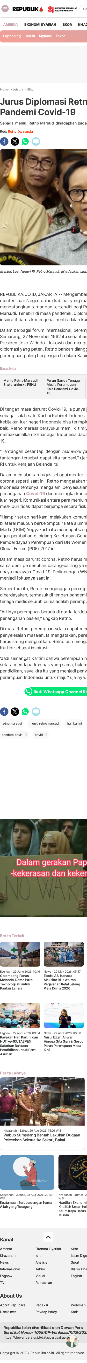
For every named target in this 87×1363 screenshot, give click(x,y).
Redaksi (42, 1305)
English (76, 1276)
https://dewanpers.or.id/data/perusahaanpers (39, 1337)
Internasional (10, 1269)
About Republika (13, 1305)
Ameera (6, 1249)
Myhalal (45, 36)
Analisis (41, 1262)
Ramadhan (44, 1282)
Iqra (39, 1255)
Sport (75, 1262)
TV (2, 1282)
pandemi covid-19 (14, 735)
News (4, 1262)
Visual (40, 1276)
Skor (74, 1249)
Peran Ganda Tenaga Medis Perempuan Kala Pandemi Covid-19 (63, 386)
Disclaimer (8, 1312)
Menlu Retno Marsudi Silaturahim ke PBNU (20, 382)
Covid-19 (35, 493)
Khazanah (7, 1255)
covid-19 (41, 735)
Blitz (30, 89)
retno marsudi (12, 723)
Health (30, 36)
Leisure (18, 89)
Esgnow (6, 1276)
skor (67, 24)
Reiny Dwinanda (20, 131)
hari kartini (74, 723)
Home (4, 89)
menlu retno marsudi (44, 723)
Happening (12, 36)
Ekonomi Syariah (40, 24)
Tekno (60, 36)
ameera (10, 24)
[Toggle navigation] (5, 9)
